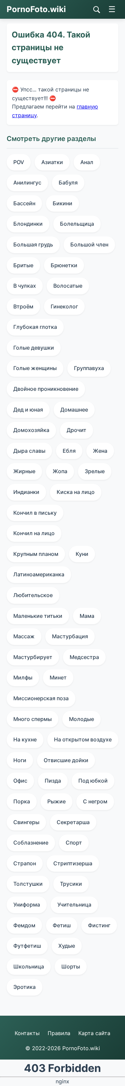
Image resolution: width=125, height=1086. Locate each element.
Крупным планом (35, 554)
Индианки (26, 492)
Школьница (28, 966)
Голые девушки (33, 347)
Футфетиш (27, 945)
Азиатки (52, 162)
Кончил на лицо (34, 533)
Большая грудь (33, 244)
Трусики (71, 883)
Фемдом (24, 925)
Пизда (53, 780)
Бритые (23, 265)
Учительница (74, 904)
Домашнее (74, 409)
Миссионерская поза (41, 698)
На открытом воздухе (83, 739)
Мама (87, 615)
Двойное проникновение (45, 388)
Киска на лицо (76, 492)
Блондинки (28, 223)
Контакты (27, 1033)
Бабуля (68, 182)
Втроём (23, 306)
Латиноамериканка (38, 574)
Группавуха (89, 368)
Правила (59, 1033)
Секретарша (73, 822)
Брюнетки (64, 265)
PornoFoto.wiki (36, 9)
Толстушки (28, 883)
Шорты (70, 966)
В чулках (24, 285)
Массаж (24, 636)
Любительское (33, 595)
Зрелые (95, 471)
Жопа (60, 471)
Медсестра (84, 657)
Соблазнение (30, 842)
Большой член (89, 244)
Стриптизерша (72, 863)
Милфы (22, 677)
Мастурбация (70, 636)
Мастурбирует (32, 657)
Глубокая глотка (35, 326)
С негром (95, 801)
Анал (86, 162)
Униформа (26, 904)
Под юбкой (93, 780)
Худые (66, 945)
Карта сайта (94, 1033)
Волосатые (67, 285)
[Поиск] (97, 10)
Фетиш (62, 925)
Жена (100, 450)
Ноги (19, 760)
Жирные (24, 471)
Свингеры (26, 822)
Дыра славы (29, 450)
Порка (21, 801)
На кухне (25, 739)
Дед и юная (28, 409)
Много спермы (32, 719)
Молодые (81, 719)
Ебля (69, 450)
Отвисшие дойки (66, 760)
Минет (58, 677)
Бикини (62, 203)
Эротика (24, 987)
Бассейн (24, 203)
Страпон (24, 863)
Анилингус (27, 182)
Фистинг (99, 925)
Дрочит (76, 430)
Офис (20, 780)
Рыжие (56, 801)
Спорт (74, 842)
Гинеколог (64, 306)
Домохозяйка (31, 430)
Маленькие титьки (37, 615)
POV (18, 162)
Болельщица (77, 223)
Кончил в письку (35, 512)
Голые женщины (35, 368)
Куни (82, 554)
